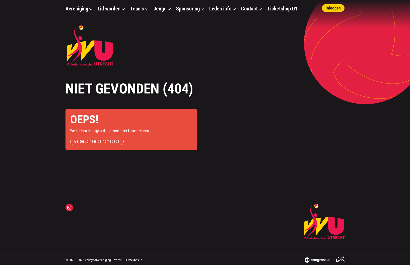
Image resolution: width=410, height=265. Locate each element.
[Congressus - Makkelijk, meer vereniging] (317, 260)
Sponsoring (188, 9)
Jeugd (160, 9)
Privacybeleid (133, 260)
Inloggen (333, 7)
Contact (249, 9)
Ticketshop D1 (282, 9)
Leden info (220, 9)
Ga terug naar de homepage (97, 141)
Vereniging (76, 9)
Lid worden (109, 9)
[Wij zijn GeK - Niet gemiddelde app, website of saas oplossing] (340, 260)
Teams (137, 9)
